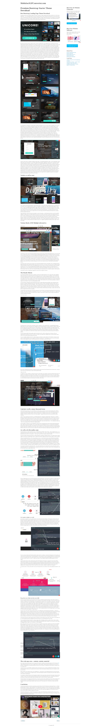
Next (58, 720)
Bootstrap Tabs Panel (70, 53)
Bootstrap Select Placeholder (71, 56)
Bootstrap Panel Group (70, 55)
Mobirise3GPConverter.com (33, 3)
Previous (22, 720)
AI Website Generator (73, 8)
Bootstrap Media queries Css (71, 54)
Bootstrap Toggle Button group (71, 52)
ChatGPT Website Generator (71, 23)
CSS (58, 663)
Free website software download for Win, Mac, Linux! (72, 46)
